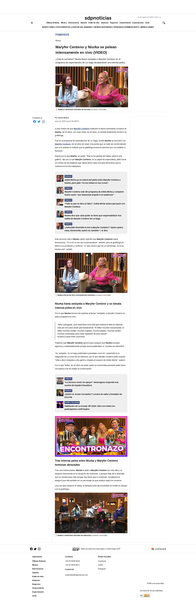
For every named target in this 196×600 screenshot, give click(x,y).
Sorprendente (125, 23)
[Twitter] (39, 121)
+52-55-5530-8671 (72, 565)
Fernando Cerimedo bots (126, 27)
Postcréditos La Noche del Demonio (74, 27)
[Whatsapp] (43, 121)
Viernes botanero (103, 27)
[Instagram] (39, 549)
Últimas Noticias (52, 23)
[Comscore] (158, 549)
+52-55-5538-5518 (72, 561)
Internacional (73, 23)
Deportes (104, 23)
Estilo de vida (93, 23)
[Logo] (98, 18)
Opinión (83, 23)
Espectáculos (138, 23)
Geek (147, 23)
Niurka (58, 41)
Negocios (114, 23)
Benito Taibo (48, 27)
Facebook (102, 561)
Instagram (102, 569)
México (64, 23)
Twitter (100, 565)
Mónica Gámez (147, 27)
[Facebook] (34, 121)
